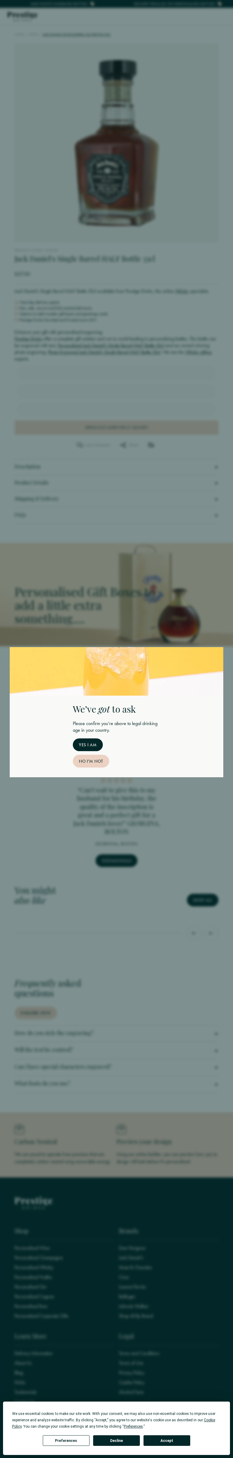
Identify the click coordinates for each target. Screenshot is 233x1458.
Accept (166, 1441)
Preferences (66, 1441)
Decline (116, 1441)
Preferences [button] (133, 1426)
